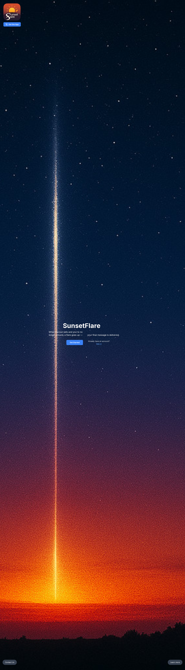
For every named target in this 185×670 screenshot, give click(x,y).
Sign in (99, 344)
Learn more (175, 662)
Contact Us (9, 662)
